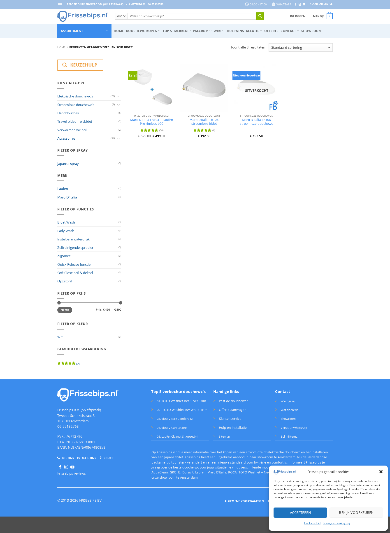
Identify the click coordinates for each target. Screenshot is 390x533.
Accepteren (300, 512)
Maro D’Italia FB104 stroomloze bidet (204, 122)
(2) (68, 364)
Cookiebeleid (312, 523)
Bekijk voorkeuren (356, 512)
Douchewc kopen (141, 31)
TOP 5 (167, 31)
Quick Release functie (74, 264)
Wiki (217, 31)
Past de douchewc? (233, 401)
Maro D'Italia (67, 197)
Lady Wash (65, 230)
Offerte (271, 31)
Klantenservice (230, 418)
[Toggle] (118, 96)
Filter (65, 310)
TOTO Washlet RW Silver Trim (183, 401)
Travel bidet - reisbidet (74, 121)
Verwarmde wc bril (72, 130)
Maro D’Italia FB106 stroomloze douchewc (256, 122)
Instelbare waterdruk (73, 239)
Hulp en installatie (233, 427)
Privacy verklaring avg (336, 523)
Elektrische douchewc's (75, 96)
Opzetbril (64, 281)
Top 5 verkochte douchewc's (178, 391)
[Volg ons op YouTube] (304, 4)
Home (119, 31)
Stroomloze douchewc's (75, 104)
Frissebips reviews (71, 473)
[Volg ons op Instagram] (300, 4)
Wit (60, 337)
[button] (381, 471)
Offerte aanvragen (232, 410)
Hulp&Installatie (243, 31)
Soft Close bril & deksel (75, 272)
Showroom (311, 31)
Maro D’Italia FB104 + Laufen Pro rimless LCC (151, 122)
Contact (288, 31)
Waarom (201, 31)
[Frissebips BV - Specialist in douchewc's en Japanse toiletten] (82, 16)
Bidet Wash (66, 222)
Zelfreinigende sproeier (75, 247)
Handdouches (68, 113)
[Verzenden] (260, 16)
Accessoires (66, 138)
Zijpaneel (64, 256)
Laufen (62, 188)
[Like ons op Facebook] (296, 4)
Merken (181, 31)
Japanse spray (68, 163)
